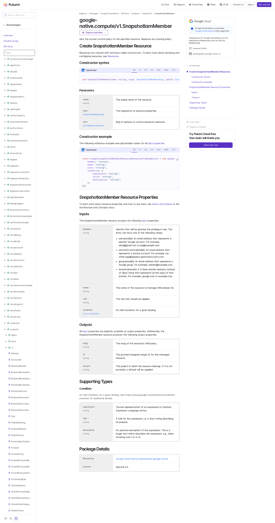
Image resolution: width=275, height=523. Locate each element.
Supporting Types (198, 102)
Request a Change (198, 127)
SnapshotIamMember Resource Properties (209, 87)
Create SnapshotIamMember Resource (209, 71)
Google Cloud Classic (204, 31)
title (85, 418)
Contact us (238, 4)
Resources (113, 56)
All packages (13, 24)
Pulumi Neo (197, 4)
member (87, 229)
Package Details (197, 108)
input (144, 220)
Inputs (195, 92)
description (89, 430)
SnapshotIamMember (165, 13)
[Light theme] (5, 518)
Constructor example (202, 82)
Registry (181, 4)
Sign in (251, 4)
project (86, 366)
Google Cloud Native (110, 13)
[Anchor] (174, 25)
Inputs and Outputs (162, 204)
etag (85, 343)
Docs (166, 4)
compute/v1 (147, 13)
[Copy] (177, 159)
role (85, 299)
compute (135, 13)
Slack (212, 4)
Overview (8, 35)
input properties (156, 143)
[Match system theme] (16, 518)
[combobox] (18, 15)
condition (88, 310)
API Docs (8, 46)
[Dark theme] (11, 518)
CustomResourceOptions (93, 126)
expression (88, 407)
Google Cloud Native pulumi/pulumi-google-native (142, 458)
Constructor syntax (201, 77)
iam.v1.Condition (91, 314)
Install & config (11, 40)
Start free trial (211, 145)
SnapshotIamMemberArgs (150, 79)
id (84, 354)
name (86, 287)
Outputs (196, 97)
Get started (264, 4)
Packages (93, 13)
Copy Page (194, 122)
